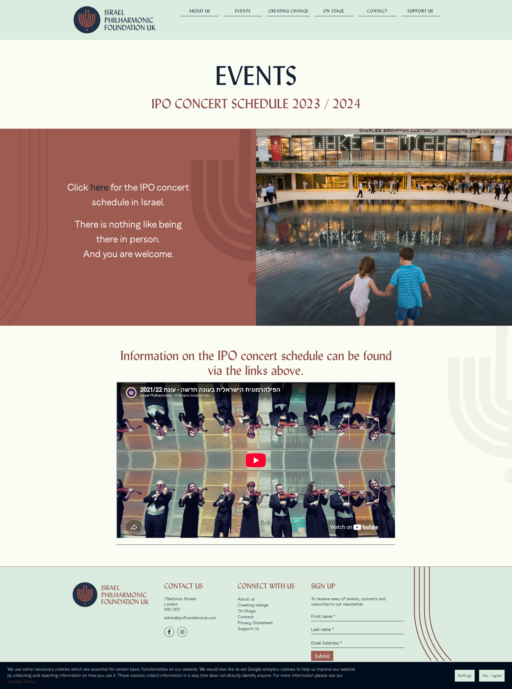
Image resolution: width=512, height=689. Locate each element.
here (99, 187)
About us (199, 11)
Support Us (420, 11)
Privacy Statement (255, 623)
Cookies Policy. (21, 681)
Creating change (288, 11)
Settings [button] (465, 675)
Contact (377, 11)
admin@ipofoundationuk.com (190, 618)
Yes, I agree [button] (492, 675)
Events (243, 11)
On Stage (333, 11)
